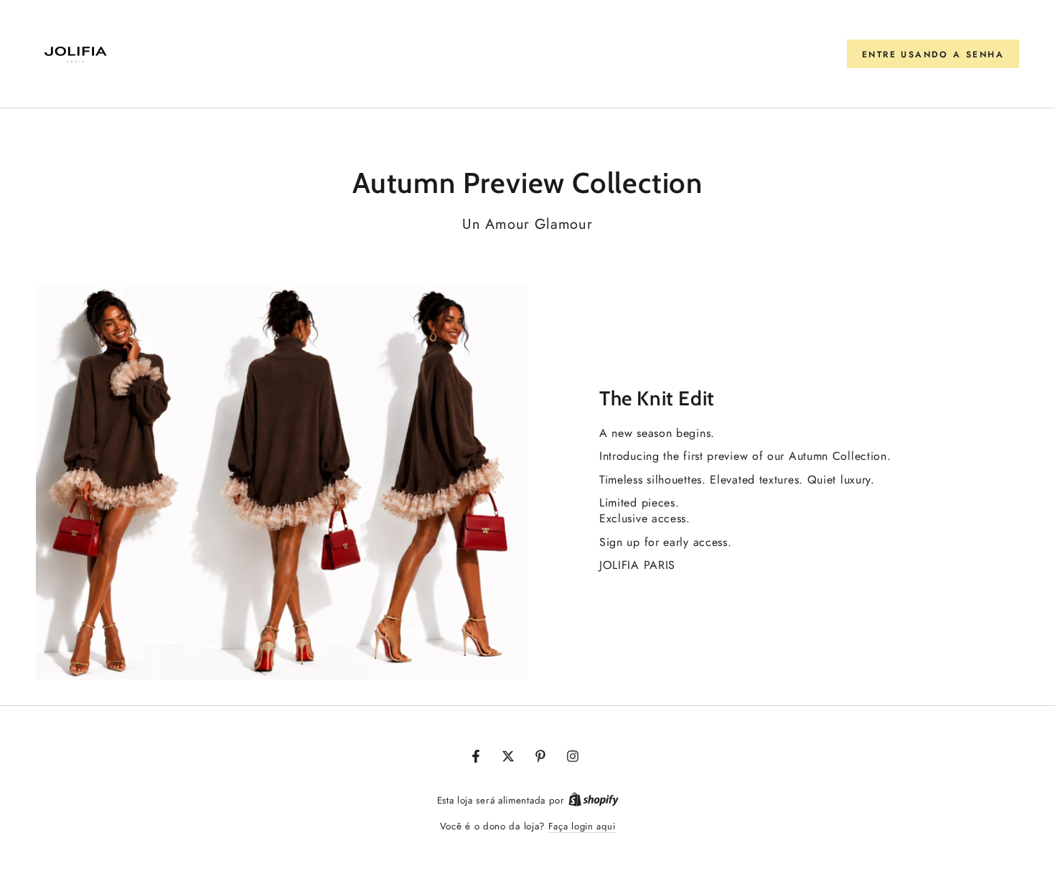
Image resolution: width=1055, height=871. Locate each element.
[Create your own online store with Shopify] (593, 800)
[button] (933, 53)
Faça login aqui (582, 826)
